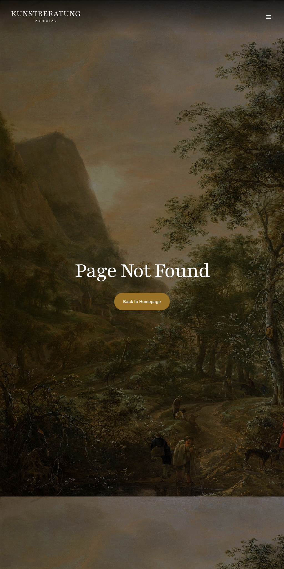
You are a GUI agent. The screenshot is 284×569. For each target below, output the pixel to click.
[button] (269, 17)
